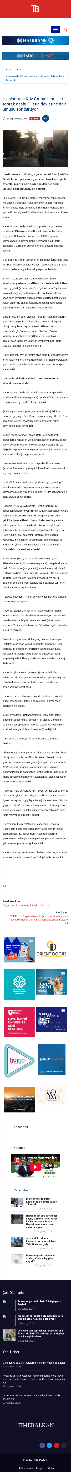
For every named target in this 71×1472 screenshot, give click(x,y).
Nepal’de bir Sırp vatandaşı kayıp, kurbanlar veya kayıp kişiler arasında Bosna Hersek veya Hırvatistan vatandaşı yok (41, 1221)
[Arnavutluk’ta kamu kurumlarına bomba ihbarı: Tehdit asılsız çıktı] (17, 1242)
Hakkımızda (26, 1468)
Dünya (18, 69)
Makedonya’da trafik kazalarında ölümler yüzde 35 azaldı (41, 1202)
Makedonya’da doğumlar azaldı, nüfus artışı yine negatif (40, 1258)
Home (8, 69)
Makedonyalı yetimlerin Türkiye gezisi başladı (40, 1303)
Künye (51, 1468)
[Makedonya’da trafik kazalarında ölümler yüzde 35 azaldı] (17, 1202)
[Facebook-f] (42, 1445)
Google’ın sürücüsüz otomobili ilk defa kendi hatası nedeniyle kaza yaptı (40, 1317)
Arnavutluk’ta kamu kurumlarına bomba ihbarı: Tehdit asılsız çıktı (41, 1241)
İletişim (40, 1468)
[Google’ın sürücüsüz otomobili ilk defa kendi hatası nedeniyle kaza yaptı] (9, 1320)
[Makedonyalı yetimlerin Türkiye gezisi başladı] (9, 1305)
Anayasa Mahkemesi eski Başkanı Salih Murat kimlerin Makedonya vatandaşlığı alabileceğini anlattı (41, 1333)
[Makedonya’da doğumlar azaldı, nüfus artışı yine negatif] (17, 1259)
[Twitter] (49, 1445)
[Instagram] (64, 1445)
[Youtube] (56, 1445)
